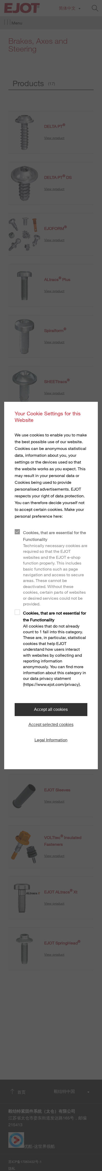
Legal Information (51, 739)
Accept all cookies (51, 709)
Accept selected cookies (51, 724)
